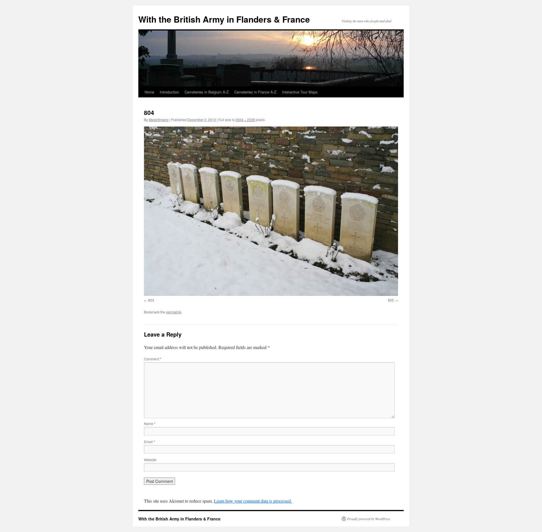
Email (149, 441)
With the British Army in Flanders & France (224, 19)
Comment (152, 358)
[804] (271, 211)
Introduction (169, 92)
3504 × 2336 (245, 119)
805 (391, 300)
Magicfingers (159, 119)
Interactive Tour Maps (300, 92)
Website (150, 459)
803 (151, 300)
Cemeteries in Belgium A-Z (207, 92)
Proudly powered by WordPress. (369, 518)
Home (149, 92)
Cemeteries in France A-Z (255, 92)
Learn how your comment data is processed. (253, 501)
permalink (173, 311)
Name (150, 423)
